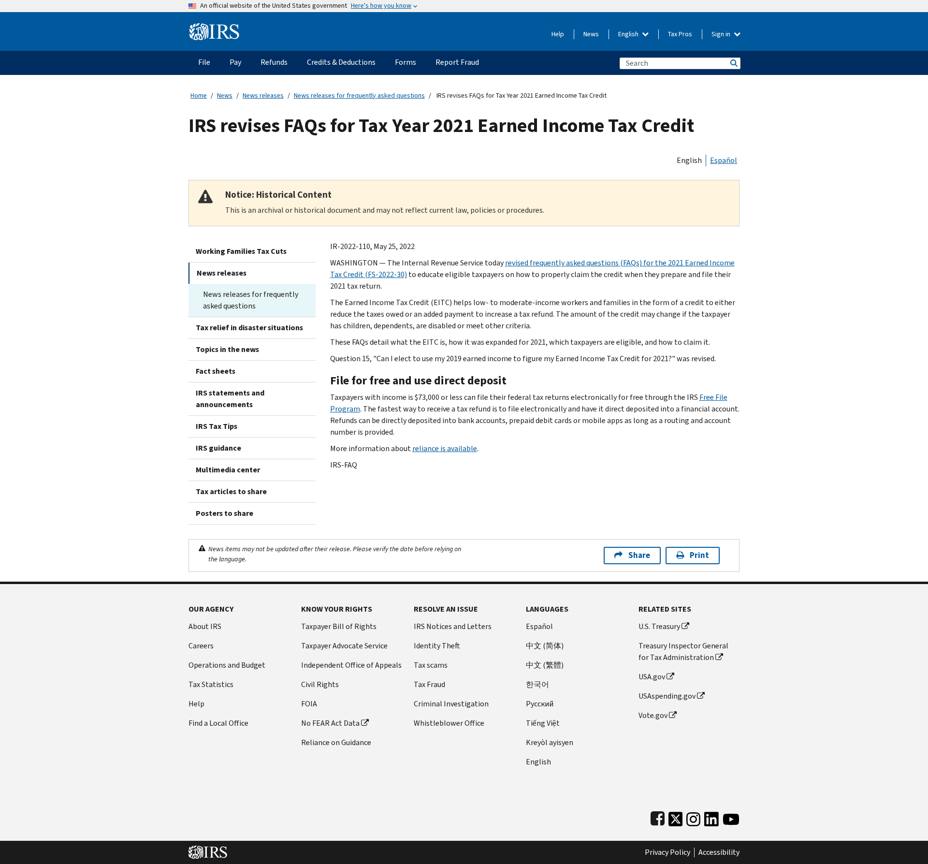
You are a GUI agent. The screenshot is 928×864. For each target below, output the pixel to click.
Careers (201, 646)
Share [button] (639, 555)
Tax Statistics (210, 684)
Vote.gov (652, 715)
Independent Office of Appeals (351, 665)
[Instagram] (693, 817)
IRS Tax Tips (216, 426)
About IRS (204, 626)
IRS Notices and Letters (453, 626)
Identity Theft (437, 646)
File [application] (204, 62)
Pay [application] (235, 62)
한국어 (537, 684)
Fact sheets (215, 371)
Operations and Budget (226, 665)
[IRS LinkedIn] (711, 817)
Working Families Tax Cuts (241, 251)
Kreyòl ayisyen (549, 742)
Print (699, 555)
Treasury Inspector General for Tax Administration (683, 651)
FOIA (309, 704)
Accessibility (719, 852)
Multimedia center (228, 470)
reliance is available (444, 448)
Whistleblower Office (449, 723)
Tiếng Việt (543, 723)
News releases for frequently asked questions (359, 95)
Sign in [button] (721, 34)
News (591, 34)
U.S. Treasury (659, 626)
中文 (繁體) (545, 665)
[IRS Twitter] (675, 817)
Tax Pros (680, 34)
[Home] (214, 27)
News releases (263, 95)
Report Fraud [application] (457, 62)
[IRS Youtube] (731, 817)
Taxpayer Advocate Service (344, 646)
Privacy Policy (667, 852)
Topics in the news (227, 349)
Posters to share (224, 513)
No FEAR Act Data (330, 723)
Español (723, 160)
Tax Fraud (429, 684)
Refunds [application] (274, 62)
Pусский (539, 704)
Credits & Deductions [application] (341, 62)
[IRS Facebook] (658, 817)
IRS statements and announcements (230, 399)
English (629, 34)
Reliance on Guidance (336, 742)
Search (733, 63)
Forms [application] (405, 62)
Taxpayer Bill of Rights (339, 626)
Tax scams (431, 665)
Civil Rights (320, 684)
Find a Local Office (218, 723)
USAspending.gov (667, 696)
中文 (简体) (545, 646)
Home (198, 95)
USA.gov (651, 677)
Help (557, 34)
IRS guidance (218, 448)
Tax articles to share (231, 491)
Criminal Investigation (451, 704)
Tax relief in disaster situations (249, 327)
